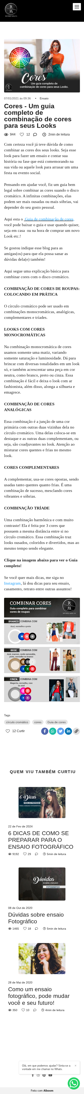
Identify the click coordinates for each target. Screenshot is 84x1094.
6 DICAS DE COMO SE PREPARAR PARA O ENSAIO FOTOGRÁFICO (40, 840)
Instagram (12, 583)
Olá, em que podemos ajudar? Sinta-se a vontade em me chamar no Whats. (46, 1067)
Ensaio (44, 98)
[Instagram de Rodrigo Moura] (38, 1075)
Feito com (42, 1090)
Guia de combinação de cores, (49, 219)
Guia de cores (57, 722)
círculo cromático (17, 722)
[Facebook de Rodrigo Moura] (33, 1075)
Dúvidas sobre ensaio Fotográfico (36, 918)
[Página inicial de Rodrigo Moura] (11, 11)
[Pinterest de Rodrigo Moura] (44, 1075)
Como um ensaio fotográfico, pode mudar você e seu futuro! (39, 996)
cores (37, 722)
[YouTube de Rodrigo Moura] (50, 1075)
